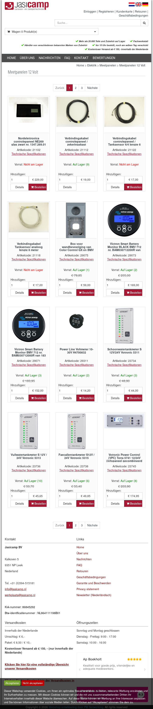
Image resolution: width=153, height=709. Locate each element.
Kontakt (81, 58)
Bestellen (40, 187)
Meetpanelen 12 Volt (132, 65)
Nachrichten (49, 58)
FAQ (67, 58)
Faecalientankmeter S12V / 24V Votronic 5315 (76, 456)
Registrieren (106, 11)
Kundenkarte (124, 11)
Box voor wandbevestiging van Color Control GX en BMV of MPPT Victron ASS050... (76, 248)
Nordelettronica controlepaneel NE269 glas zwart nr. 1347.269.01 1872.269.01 (28, 142)
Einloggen (90, 11)
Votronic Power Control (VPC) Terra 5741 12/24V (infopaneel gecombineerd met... (124, 459)
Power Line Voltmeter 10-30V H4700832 (76, 350)
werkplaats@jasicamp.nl (20, 595)
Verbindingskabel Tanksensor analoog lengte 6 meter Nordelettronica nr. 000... (28, 248)
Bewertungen (104, 58)
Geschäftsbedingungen (133, 15)
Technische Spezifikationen (29, 154)
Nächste (92, 88)
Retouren (141, 11)
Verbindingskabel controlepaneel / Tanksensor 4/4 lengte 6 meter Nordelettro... (124, 142)
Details (19, 187)
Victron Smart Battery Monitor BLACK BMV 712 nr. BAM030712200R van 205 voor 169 (124, 248)
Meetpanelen (108, 65)
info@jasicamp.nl (15, 589)
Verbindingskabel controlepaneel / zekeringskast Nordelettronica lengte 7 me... (76, 144)
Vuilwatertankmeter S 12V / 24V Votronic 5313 (29, 456)
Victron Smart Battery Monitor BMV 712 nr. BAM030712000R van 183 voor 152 (29, 353)
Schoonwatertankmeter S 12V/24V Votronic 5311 (124, 350)
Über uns (27, 58)
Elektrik (91, 65)
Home (11, 58)
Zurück (59, 88)
